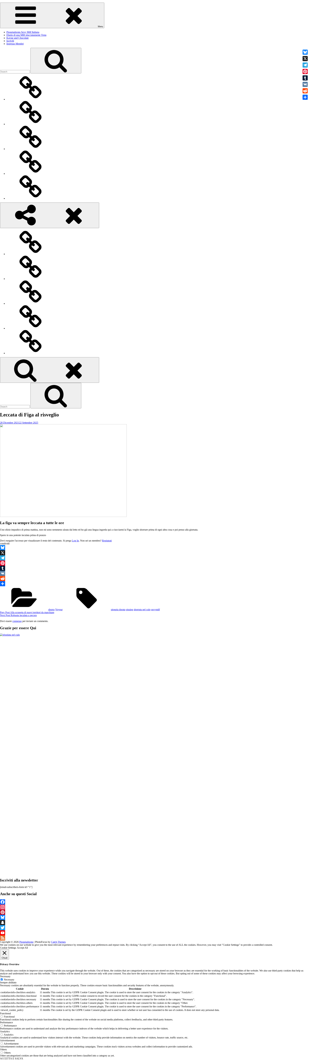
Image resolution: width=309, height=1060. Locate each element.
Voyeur (59, 609)
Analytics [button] (5, 1031)
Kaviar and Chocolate (17, 38)
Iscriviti (10, 40)
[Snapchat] (154, 922)
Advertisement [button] (7, 1040)
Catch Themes (58, 942)
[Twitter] (154, 927)
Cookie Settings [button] (8, 947)
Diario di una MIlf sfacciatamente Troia (26, 35)
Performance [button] (6, 1022)
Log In (75, 540)
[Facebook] (154, 902)
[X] (154, 552)
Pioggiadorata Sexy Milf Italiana (22, 32)
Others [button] (3, 1049)
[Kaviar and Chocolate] (30, 148)
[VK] (154, 573)
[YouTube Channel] (154, 932)
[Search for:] (15, 71)
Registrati (107, 540)
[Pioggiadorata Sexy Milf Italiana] (30, 99)
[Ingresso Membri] (30, 198)
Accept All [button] (22, 947)
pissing (129, 609)
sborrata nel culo (142, 609)
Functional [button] (5, 1013)
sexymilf (155, 609)
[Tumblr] (154, 568)
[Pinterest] (154, 563)
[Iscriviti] (30, 173)
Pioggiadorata (26, 942)
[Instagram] (154, 907)
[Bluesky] (154, 547)
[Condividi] (154, 583)
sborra (51, 609)
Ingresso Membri (15, 43)
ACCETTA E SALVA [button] (11, 1058)
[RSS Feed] (154, 938)
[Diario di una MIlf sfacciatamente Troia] (30, 124)
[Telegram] (154, 558)
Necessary (9, 979)
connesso (17, 621)
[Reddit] (154, 578)
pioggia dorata (118, 609)
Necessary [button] (5, 976)
